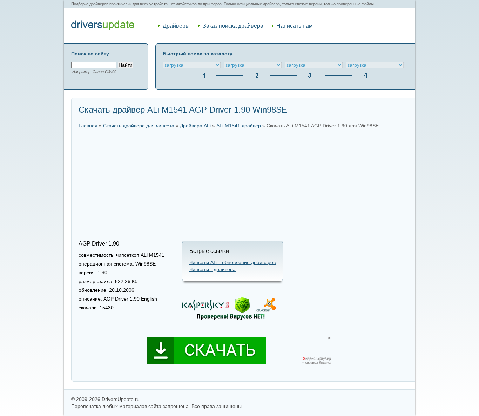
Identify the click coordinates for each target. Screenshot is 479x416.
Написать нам (294, 26)
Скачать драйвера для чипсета (138, 125)
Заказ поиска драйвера (233, 26)
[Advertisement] (243, 184)
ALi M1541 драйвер (238, 125)
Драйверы (176, 26)
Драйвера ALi (195, 125)
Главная (88, 125)
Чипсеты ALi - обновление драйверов (232, 262)
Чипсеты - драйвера (212, 269)
